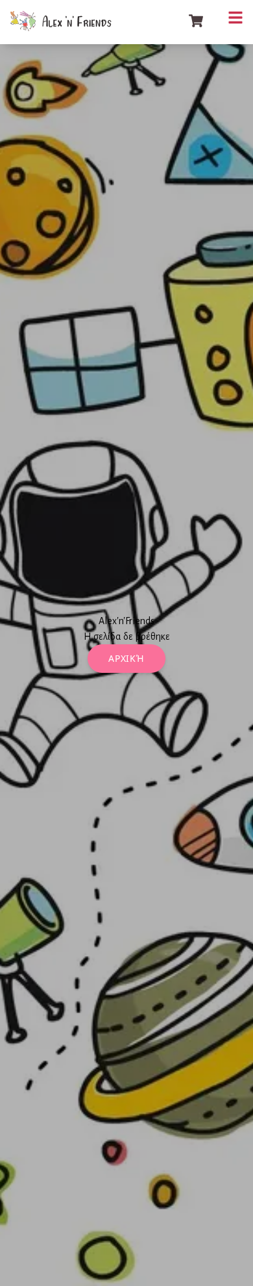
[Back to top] (230, 1263)
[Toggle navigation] (235, 17)
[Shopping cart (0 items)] (196, 21)
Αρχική (126, 658)
